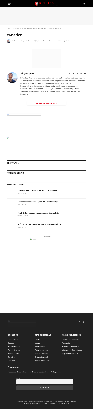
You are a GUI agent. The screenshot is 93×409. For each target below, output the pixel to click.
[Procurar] (84, 3)
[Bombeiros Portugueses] (46, 3)
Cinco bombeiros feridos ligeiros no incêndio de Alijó (37, 202)
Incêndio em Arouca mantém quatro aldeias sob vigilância (39, 224)
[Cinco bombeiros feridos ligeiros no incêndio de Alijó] (11, 204)
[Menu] (9, 3)
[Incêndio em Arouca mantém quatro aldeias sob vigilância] (11, 227)
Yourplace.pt (70, 401)
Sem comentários (56, 41)
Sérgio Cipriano (26, 41)
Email (18, 378)
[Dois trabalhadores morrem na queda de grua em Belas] (11, 215)
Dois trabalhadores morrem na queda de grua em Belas (38, 213)
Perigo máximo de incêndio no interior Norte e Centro (38, 190)
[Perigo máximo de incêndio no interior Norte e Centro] (11, 193)
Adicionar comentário (46, 103)
